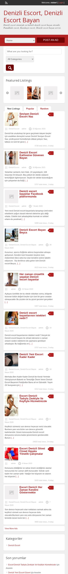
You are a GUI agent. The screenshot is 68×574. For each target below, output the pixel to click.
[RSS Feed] (6, 2)
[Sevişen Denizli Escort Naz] (11, 125)
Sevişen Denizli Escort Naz (29, 115)
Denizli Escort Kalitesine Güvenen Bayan (31, 155)
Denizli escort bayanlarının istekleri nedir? (32, 315)
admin (24, 129)
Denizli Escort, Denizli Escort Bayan (33, 16)
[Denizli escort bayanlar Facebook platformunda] (11, 202)
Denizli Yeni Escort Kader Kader (31, 356)
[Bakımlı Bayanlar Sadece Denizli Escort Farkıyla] (34, 99)
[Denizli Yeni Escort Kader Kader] (11, 366)
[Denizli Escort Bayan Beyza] (11, 241)
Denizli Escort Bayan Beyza (32, 231)
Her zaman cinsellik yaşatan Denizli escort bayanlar (31, 277)
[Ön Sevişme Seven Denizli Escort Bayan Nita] (51, 99)
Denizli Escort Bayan (28, 245)
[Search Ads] (10, 68)
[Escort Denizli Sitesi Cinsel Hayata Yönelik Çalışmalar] (11, 460)
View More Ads (11, 528)
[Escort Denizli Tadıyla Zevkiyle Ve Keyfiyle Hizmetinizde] (11, 415)
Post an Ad (50, 40)
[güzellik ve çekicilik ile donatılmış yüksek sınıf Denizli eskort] (17, 99)
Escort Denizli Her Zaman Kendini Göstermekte (30, 490)
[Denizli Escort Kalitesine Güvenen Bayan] (11, 164)
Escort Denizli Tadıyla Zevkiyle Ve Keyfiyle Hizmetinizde (33, 398)
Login (60, 3)
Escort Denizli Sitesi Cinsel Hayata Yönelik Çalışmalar (32, 451)
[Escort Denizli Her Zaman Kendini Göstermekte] (11, 498)
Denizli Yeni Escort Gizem (19, 572)
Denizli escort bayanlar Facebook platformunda (31, 194)
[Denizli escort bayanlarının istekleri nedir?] (11, 324)
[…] (26, 142)
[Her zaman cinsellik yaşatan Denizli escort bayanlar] (11, 285)
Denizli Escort (14, 129)
